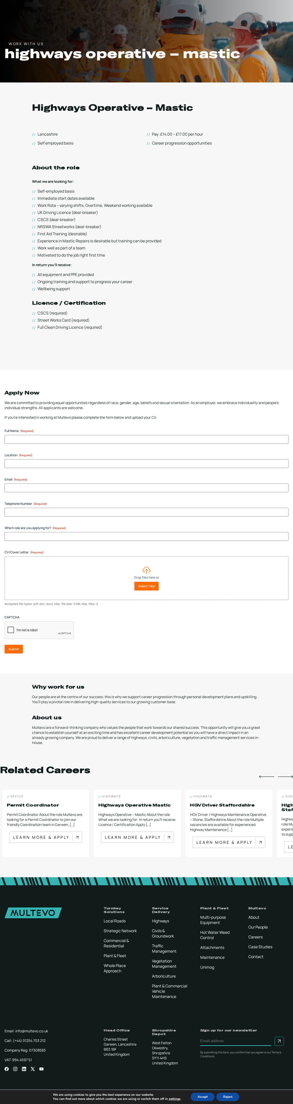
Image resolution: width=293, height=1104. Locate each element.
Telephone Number (26, 503)
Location (19, 455)
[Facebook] (7, 1069)
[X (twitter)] (33, 1069)
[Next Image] (285, 777)
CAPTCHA (12, 617)
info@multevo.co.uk (31, 1030)
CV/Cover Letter (24, 552)
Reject (227, 1097)
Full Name (19, 431)
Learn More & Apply (41, 839)
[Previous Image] (266, 777)
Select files (146, 586)
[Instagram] (15, 1069)
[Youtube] (41, 1069)
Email (16, 479)
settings (174, 1099)
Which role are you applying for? (35, 528)
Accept (203, 1097)
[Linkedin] (24, 1069)
